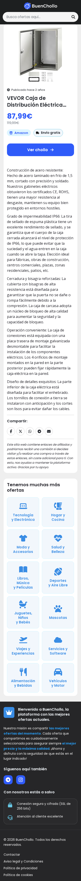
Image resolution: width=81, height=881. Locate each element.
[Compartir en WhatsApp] (30, 431)
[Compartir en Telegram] (39, 431)
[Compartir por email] (49, 431)
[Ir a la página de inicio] (40, 5)
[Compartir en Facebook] (11, 431)
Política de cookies (18, 875)
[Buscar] (73, 17)
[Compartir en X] (20, 431)
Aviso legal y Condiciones (23, 861)
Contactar (12, 855)
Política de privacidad (20, 868)
